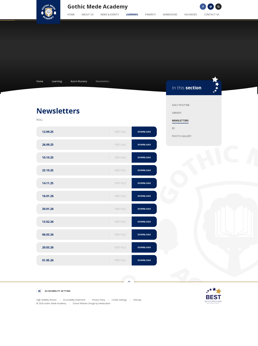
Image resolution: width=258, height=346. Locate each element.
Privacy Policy (98, 299)
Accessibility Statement (74, 299)
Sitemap (137, 299)
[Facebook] (203, 6)
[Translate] (211, 6)
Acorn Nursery (79, 81)
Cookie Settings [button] (119, 299)
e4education (104, 303)
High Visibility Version (46, 299)
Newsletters (102, 81)
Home (39, 81)
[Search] (218, 6)
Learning (57, 81)
